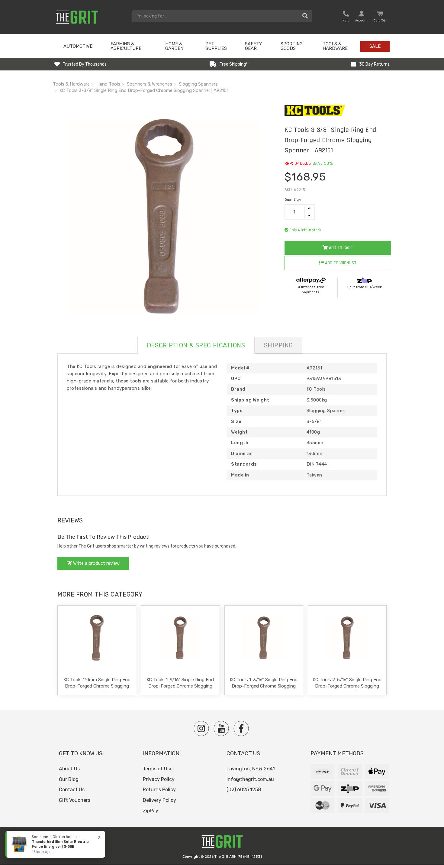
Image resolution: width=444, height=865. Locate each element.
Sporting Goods (292, 46)
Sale (375, 46)
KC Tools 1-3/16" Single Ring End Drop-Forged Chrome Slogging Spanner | (264, 686)
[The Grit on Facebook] (241, 728)
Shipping (278, 345)
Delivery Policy (159, 800)
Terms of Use (157, 769)
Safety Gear (253, 46)
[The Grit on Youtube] (221, 728)
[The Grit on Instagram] (201, 728)
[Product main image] (164, 216)
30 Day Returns (374, 64)
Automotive (77, 46)
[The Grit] (222, 843)
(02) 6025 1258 (244, 789)
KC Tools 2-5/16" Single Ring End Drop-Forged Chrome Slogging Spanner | (347, 686)
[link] (55, 844)
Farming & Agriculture (126, 46)
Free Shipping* (234, 64)
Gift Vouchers (74, 800)
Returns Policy (159, 789)
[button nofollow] (345, 17)
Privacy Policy (159, 779)
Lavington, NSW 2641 (251, 769)
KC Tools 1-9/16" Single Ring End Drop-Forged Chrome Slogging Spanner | (180, 686)
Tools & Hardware (335, 46)
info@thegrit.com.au (250, 779)
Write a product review (96, 563)
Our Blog (69, 779)
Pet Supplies (216, 46)
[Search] (305, 16)
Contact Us (72, 789)
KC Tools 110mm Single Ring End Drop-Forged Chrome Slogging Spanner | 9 (96, 686)
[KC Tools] (338, 110)
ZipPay (150, 811)
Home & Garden (174, 46)
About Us (69, 769)
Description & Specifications (196, 345)
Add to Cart (340, 248)
